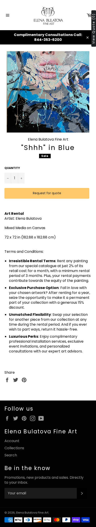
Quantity (12, 168)
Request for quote (47, 193)
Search (10, 455)
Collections (14, 448)
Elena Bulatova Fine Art (32, 512)
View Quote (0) (93, 28)
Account (11, 440)
